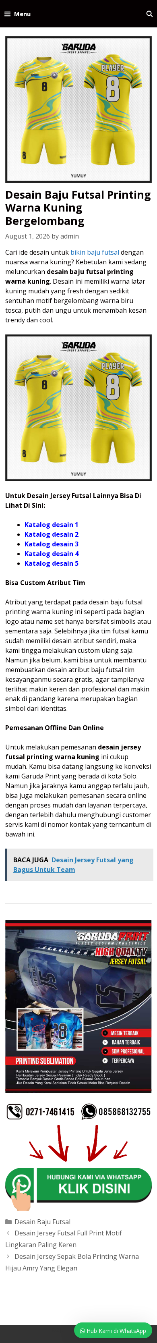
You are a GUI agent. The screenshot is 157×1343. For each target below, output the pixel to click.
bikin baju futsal (94, 252)
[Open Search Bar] (149, 13)
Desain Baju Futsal (42, 1221)
